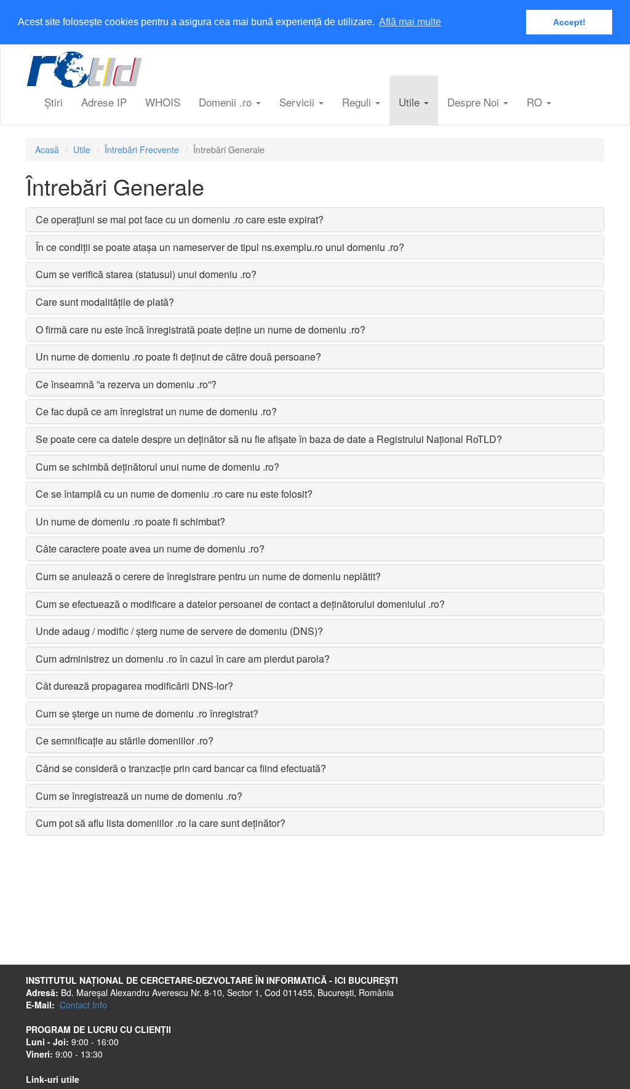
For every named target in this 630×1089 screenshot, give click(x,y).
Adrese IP (104, 102)
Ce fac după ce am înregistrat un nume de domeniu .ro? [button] (156, 411)
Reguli (358, 102)
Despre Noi (474, 102)
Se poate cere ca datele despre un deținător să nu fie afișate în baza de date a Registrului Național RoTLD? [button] (269, 439)
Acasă (47, 149)
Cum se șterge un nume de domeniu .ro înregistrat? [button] (147, 713)
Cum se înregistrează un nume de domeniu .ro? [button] (139, 796)
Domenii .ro (227, 102)
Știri (53, 102)
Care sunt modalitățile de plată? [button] (105, 302)
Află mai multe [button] (410, 22)
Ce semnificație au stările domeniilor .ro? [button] (124, 740)
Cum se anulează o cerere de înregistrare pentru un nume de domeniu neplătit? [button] (208, 576)
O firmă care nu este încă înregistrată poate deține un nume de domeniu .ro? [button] (200, 329)
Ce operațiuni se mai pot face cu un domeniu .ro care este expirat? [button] (180, 219)
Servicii (298, 102)
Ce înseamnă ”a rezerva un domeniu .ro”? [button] (126, 384)
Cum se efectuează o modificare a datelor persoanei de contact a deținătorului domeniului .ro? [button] (240, 604)
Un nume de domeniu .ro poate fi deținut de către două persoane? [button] (178, 356)
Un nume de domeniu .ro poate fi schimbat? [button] (130, 521)
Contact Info (83, 1005)
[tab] (315, 219)
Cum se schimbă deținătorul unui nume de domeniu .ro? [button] (157, 467)
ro (536, 102)
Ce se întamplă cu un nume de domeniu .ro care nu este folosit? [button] (174, 494)
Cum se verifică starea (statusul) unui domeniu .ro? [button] (146, 274)
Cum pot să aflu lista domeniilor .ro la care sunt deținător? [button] (160, 823)
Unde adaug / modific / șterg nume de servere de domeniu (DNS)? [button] (179, 631)
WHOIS (162, 102)
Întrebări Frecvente (142, 149)
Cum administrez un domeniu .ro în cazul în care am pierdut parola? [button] (183, 659)
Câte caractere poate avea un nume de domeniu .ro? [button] (150, 548)
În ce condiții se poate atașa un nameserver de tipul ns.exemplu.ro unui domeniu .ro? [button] (220, 247)
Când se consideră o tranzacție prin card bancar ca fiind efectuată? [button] (181, 768)
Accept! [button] (569, 22)
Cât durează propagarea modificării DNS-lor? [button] (134, 686)
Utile (411, 102)
